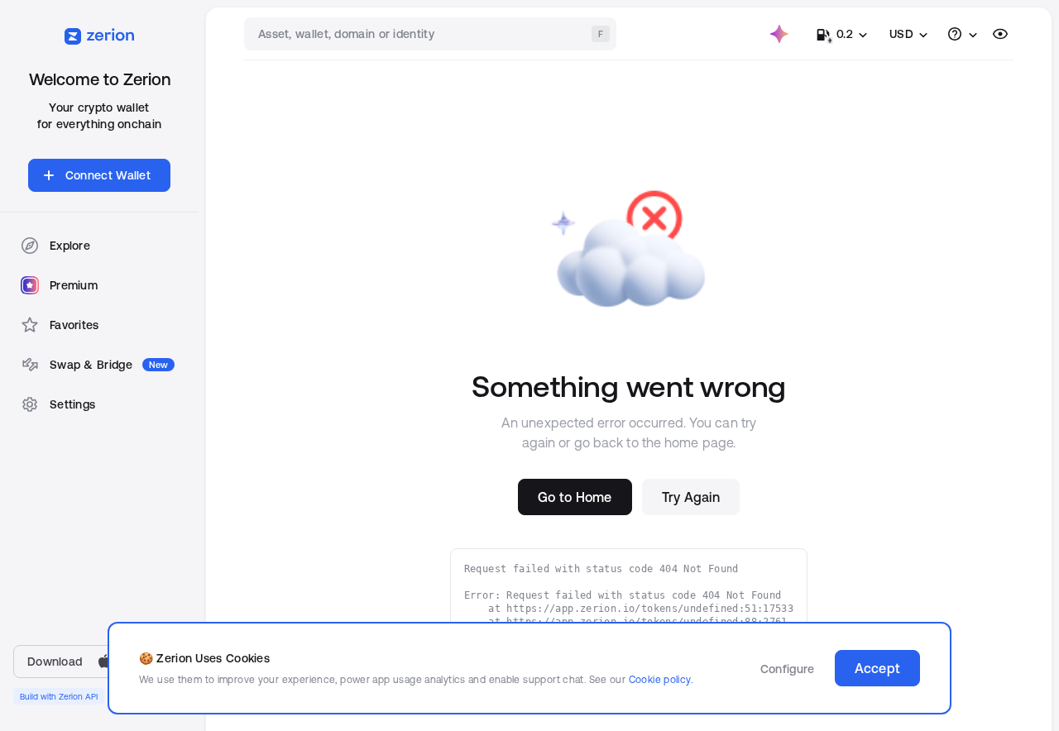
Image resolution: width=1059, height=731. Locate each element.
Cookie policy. (660, 679)
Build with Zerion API (59, 696)
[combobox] (432, 34)
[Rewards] (779, 34)
